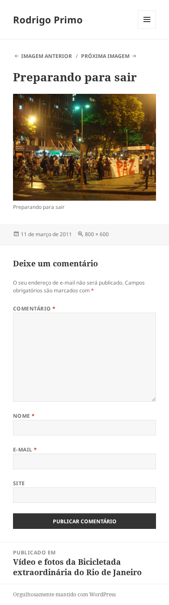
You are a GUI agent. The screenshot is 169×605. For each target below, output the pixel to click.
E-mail (25, 449)
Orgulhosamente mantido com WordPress (64, 594)
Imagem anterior (46, 56)
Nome (24, 415)
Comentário (34, 308)
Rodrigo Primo (48, 19)
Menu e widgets (147, 28)
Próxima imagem (105, 56)
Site (19, 483)
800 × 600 (97, 234)
